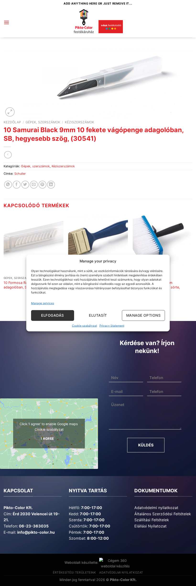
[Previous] (3, 259)
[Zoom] (10, 112)
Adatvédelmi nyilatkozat (156, 507)
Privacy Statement (111, 325)
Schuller (20, 173)
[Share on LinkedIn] (51, 185)
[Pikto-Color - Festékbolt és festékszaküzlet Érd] (98, 22)
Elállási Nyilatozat (150, 526)
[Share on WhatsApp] (8, 185)
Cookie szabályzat (84, 325)
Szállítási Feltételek (151, 519)
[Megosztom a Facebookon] (17, 185)
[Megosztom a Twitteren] (25, 185)
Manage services (42, 303)
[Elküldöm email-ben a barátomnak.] (34, 185)
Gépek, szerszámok (43, 122)
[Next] (192, 259)
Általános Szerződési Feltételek (162, 513)
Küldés (145, 445)
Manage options (143, 315)
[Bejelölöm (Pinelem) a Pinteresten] (42, 185)
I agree (47, 438)
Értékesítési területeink (74, 572)
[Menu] (6, 22)
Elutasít (98, 315)
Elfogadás (52, 315)
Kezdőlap (12, 122)
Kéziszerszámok (79, 122)
